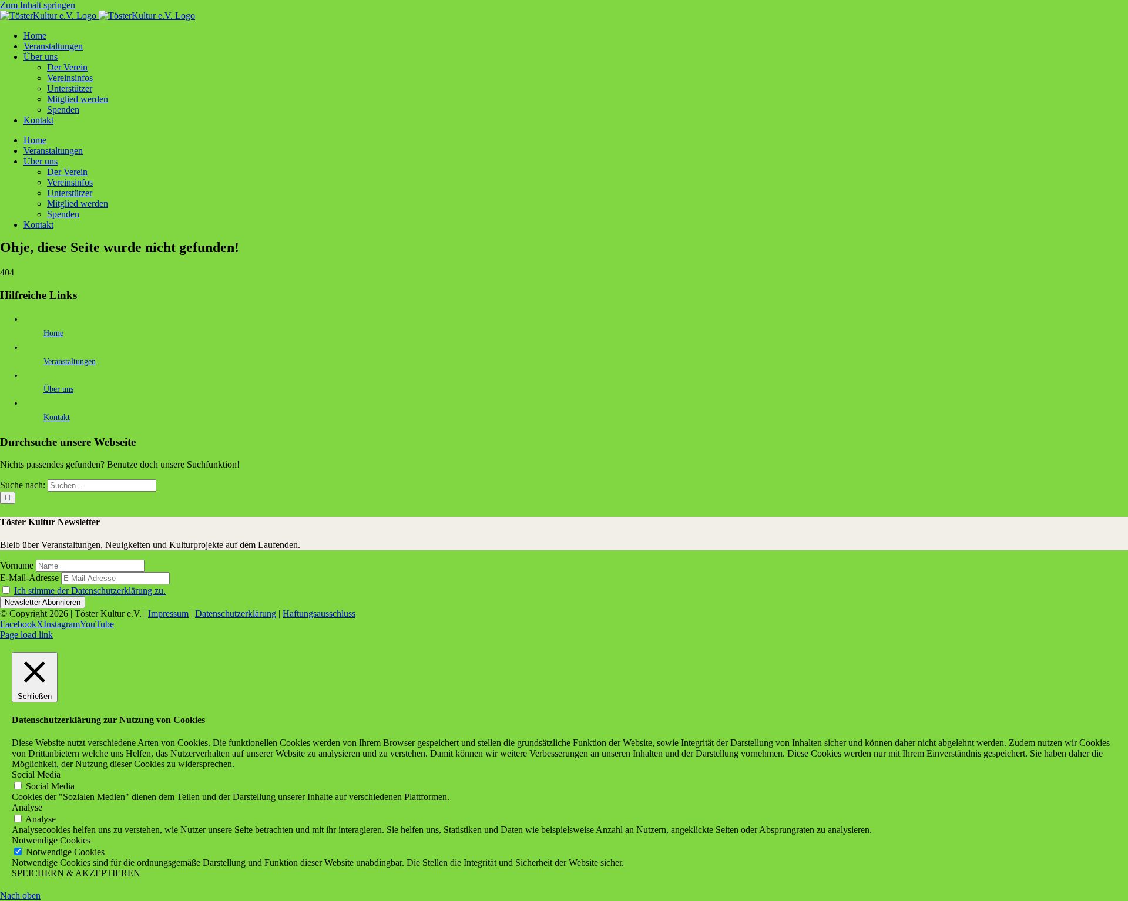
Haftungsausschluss (319, 613)
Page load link (26, 635)
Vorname (16, 565)
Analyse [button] (27, 807)
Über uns (58, 389)
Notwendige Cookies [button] (51, 840)
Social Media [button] (36, 774)
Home (53, 333)
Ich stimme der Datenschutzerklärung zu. (90, 591)
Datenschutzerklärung (235, 613)
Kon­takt (56, 417)
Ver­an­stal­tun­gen (69, 361)
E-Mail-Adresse (29, 578)
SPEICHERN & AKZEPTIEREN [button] (76, 873)
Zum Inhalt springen (37, 5)
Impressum (168, 613)
